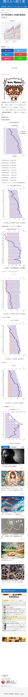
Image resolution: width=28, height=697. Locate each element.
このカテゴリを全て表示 (14, 633)
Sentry (22, 693)
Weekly (5, 447)
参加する (23, 635)
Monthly (13, 447)
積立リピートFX (11, 6)
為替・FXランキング (6, 685)
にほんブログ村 (5, 678)
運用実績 (3, 6)
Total (22, 447)
